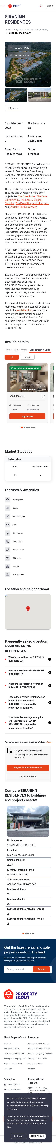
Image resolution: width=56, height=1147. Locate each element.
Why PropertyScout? (12, 1048)
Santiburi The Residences (23, 207)
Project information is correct (28, 767)
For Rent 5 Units (21, 55)
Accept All (37, 1136)
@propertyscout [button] (14, 1089)
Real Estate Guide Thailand (39, 1048)
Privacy (16, 1142)
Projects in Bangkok (23, 29)
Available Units (24, 310)
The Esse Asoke (26, 196)
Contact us (8, 1069)
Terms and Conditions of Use (32, 1142)
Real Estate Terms (35, 1064)
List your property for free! (14, 1053)
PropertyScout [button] (14, 1084)
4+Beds (27, 357)
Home (7, 29)
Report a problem (28, 776)
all (12, 357)
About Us (7, 1043)
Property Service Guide (37, 1058)
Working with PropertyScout (15, 1058)
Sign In (50, 6)
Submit (41, 969)
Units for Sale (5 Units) (16, 350)
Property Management (13, 1064)
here (49, 742)
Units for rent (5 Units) (40, 350)
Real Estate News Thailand (39, 1043)
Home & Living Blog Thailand (40, 1053)
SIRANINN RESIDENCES (20, 33)
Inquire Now (27, 416)
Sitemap (31, 1069)
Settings (18, 1136)
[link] (9, 1127)
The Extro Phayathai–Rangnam (32, 203)
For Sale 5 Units (21, 48)
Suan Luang (42, 29)
